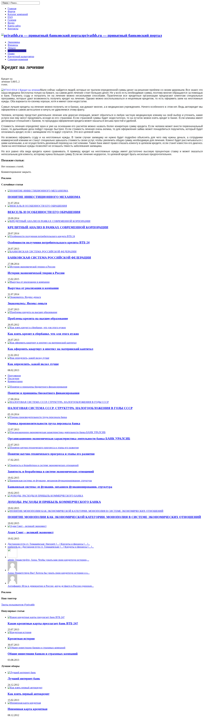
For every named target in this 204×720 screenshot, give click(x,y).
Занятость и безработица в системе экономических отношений (51, 471)
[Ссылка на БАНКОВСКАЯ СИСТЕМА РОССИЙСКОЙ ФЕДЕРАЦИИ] (42, 251)
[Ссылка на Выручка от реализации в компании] (29, 282)
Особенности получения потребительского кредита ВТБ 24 (49, 242)
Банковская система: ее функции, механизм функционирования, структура (60, 486)
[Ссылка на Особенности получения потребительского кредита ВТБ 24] (41, 236)
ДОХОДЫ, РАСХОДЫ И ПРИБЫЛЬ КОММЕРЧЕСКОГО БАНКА (54, 502)
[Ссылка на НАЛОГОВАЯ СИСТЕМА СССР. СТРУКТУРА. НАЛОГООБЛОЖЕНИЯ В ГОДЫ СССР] (58, 402)
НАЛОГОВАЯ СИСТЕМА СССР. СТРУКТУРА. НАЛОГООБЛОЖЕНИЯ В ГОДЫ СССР (70, 408)
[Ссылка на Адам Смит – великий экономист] (27, 526)
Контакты (13, 28)
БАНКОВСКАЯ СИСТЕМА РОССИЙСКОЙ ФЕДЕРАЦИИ (49, 257)
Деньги (12, 48)
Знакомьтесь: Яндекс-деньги (27, 303)
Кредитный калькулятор (21, 56)
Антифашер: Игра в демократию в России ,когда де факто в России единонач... (51, 586)
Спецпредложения (18, 59)
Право (11, 53)
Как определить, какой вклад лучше (33, 364)
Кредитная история (21, 638)
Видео (11, 22)
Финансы (13, 45)
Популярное (14, 375)
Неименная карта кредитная (27, 709)
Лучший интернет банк (24, 678)
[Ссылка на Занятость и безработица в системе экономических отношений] (43, 465)
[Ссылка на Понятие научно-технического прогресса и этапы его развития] (43, 447)
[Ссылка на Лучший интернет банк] (22, 672)
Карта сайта (14, 25)
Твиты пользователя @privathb (18, 604)
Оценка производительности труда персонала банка (44, 423)
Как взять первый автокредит (28, 693)
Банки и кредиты (17, 50)
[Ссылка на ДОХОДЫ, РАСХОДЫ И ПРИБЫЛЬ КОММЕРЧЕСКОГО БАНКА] (45, 495)
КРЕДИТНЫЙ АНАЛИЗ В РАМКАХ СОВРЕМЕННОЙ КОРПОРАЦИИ (58, 227)
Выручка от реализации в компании (33, 288)
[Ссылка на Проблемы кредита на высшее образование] (32, 312)
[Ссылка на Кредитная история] (19, 632)
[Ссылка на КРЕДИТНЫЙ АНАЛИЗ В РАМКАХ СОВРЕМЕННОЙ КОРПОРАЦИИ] (49, 221)
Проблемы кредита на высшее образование (38, 318)
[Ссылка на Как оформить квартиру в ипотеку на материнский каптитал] (42, 342)
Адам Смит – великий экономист (31, 532)
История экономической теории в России (36, 273)
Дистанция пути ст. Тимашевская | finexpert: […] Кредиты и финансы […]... (49, 544)
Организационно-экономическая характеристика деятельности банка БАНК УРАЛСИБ (69, 438)
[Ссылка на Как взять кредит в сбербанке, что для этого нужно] (37, 327)
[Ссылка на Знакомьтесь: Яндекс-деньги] (24, 297)
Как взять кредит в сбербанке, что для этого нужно (43, 333)
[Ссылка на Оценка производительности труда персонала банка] (37, 417)
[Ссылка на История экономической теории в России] (31, 266)
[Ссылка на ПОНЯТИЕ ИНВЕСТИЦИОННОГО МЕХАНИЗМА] (38, 190)
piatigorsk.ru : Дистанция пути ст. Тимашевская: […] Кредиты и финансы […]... (51, 546)
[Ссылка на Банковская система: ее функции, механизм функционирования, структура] (50, 480)
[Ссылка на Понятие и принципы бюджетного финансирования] (37, 386)
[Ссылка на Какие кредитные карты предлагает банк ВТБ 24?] (36, 617)
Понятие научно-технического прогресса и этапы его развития (51, 453)
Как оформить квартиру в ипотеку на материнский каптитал (50, 349)
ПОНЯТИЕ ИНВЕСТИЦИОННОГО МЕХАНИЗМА (44, 197)
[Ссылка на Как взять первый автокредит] (25, 687)
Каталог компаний (18, 14)
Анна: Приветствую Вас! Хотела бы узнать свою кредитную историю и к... (49, 573)
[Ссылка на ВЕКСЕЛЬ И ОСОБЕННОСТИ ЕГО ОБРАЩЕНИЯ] (37, 205)
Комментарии (15, 381)
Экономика (14, 42)
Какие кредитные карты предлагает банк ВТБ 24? (43, 623)
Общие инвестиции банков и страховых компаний (43, 653)
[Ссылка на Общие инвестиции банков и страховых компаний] (36, 647)
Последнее (13, 378)
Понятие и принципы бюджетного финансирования (43, 393)
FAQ (10, 17)
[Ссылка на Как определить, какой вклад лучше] (28, 358)
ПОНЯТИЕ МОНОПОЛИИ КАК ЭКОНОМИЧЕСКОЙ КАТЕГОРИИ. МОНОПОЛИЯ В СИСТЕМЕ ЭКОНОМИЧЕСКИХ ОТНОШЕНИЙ (104, 517)
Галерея (12, 20)
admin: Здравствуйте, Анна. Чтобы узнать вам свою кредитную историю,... (48, 560)
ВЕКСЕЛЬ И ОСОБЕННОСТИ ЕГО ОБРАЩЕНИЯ (44, 212)
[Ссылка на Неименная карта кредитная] (24, 703)
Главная (12, 8)
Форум (11, 11)
